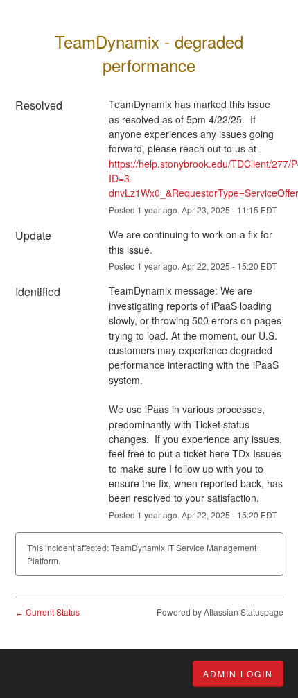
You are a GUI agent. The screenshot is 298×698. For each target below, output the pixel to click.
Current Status (47, 612)
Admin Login (238, 673)
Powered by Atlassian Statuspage (220, 612)
